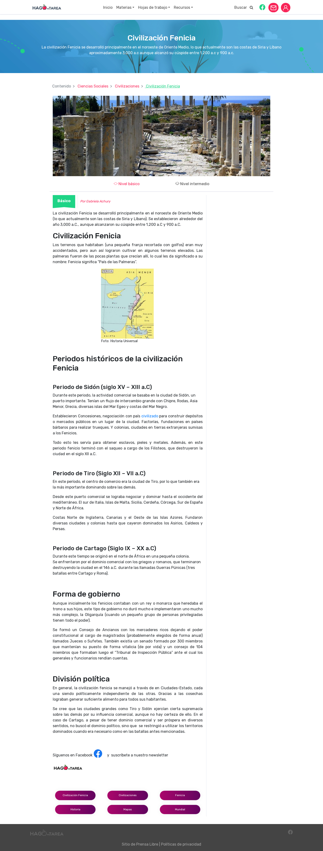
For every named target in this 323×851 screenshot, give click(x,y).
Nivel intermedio (194, 184)
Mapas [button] (127, 809)
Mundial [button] (180, 809)
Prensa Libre (147, 844)
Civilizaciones (127, 86)
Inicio (108, 7)
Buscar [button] (242, 7)
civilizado (149, 416)
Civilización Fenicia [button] (75, 795)
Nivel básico (129, 184)
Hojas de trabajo (152, 7)
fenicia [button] (180, 795)
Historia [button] (75, 809)
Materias (123, 7)
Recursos (182, 7)
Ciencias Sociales (93, 86)
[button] (262, 7)
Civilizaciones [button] (127, 795)
